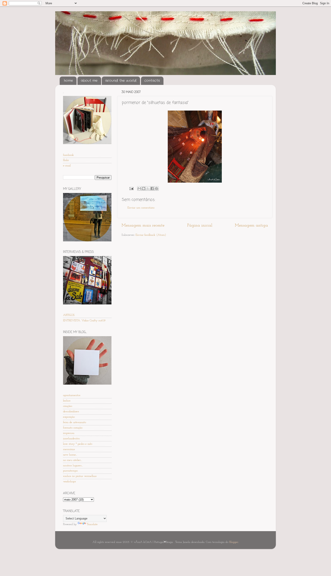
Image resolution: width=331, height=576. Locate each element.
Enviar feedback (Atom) (151, 235)
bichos (66, 400)
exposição (69, 416)
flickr (66, 160)
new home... (70, 454)
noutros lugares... (73, 465)
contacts (152, 80)
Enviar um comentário (140, 207)
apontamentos (71, 395)
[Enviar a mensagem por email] (139, 188)
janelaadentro (71, 438)
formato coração (72, 427)
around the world (120, 80)
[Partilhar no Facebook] (152, 188)
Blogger (233, 542)
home (68, 80)
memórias (69, 449)
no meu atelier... (72, 460)
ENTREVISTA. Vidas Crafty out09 (84, 320)
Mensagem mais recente (143, 225)
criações (67, 406)
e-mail (67, 165)
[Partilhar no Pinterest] (156, 188)
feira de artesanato (74, 422)
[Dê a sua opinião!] (143, 188)
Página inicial (199, 225)
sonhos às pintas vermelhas (80, 476)
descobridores (71, 411)
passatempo (70, 470)
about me (89, 80)
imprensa (68, 433)
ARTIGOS (69, 315)
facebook (68, 155)
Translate (92, 524)
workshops (69, 481)
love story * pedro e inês (77, 443)
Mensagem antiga (251, 225)
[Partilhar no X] (148, 188)
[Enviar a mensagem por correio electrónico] (131, 188)
